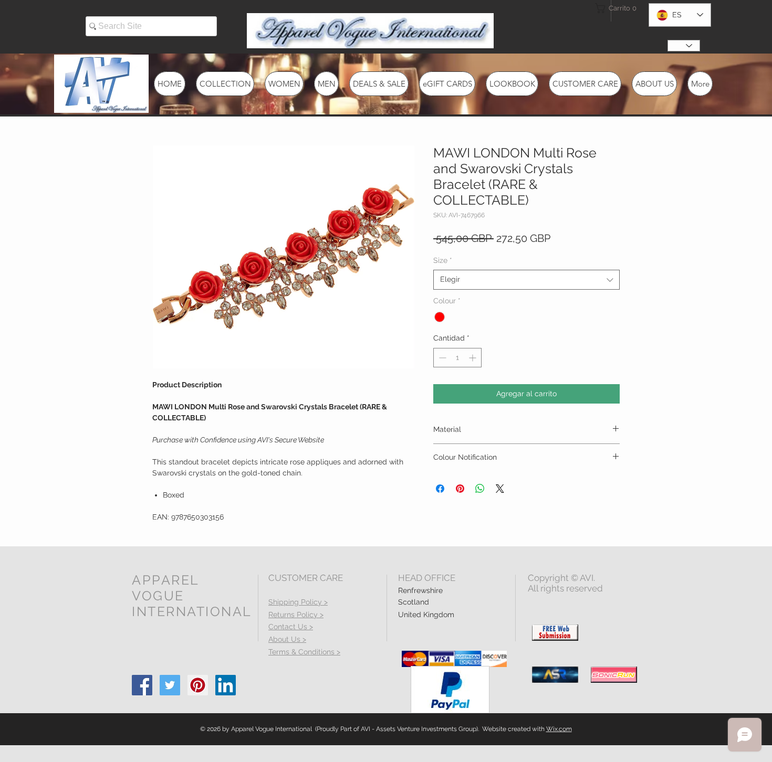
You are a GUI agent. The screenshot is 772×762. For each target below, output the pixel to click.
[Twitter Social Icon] (170, 685)
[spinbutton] (457, 357)
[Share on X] (500, 488)
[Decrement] (441, 357)
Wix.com (559, 729)
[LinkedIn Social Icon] (225, 685)
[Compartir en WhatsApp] (480, 488)
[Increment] (473, 357)
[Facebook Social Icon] (142, 685)
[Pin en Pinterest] (460, 488)
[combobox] (526, 280)
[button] (614, 8)
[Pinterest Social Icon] (197, 685)
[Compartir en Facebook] (440, 488)
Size (442, 260)
